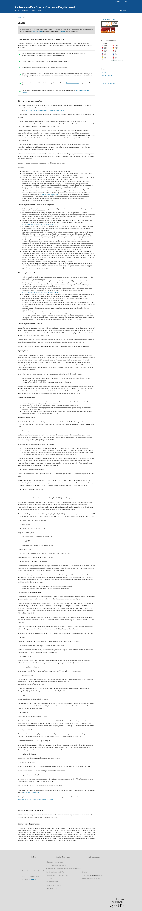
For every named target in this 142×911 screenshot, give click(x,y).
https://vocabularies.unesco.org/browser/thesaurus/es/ (40, 224)
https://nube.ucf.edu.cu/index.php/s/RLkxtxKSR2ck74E (35, 799)
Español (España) (106, 75)
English (103, 72)
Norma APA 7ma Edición (31, 792)
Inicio (19, 17)
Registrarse (118, 1)
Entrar (125, 1)
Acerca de (41, 11)
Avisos (33, 11)
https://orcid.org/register (50, 195)
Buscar (123, 11)
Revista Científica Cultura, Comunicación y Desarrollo (45, 7)
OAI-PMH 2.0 (32, 879)
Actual (17, 11)
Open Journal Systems (108, 83)
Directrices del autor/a (72, 83)
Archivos (25, 11)
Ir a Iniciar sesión (37, 31)
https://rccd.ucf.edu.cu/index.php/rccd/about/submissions (45, 110)
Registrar (62, 31)
